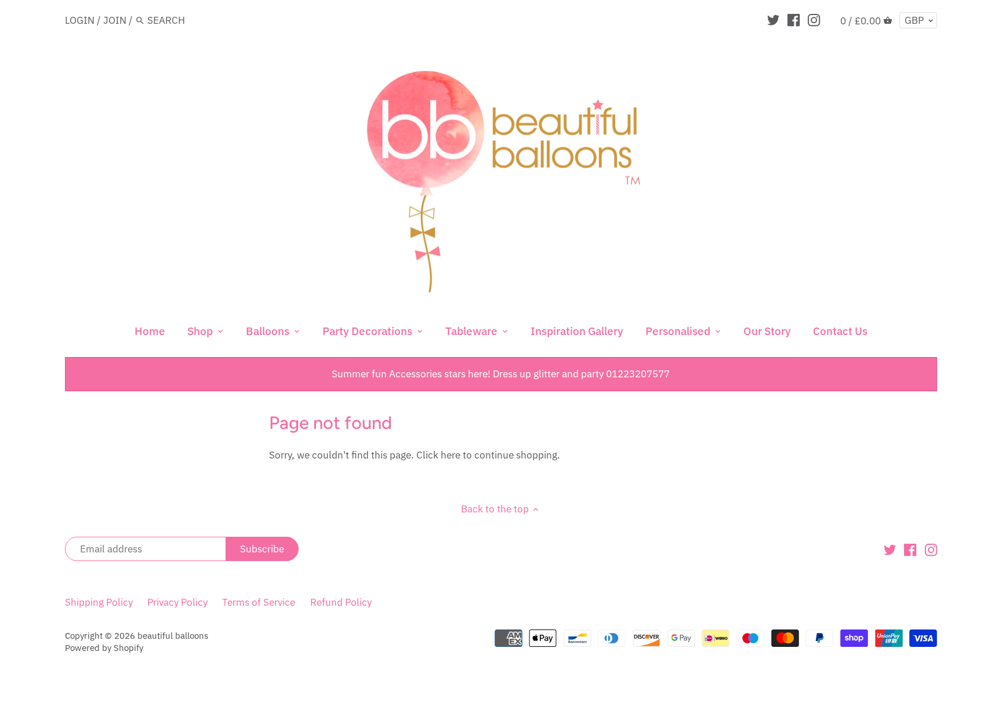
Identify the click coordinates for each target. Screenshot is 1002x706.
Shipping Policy (99, 602)
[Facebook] (793, 20)
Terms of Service (258, 602)
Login (80, 20)
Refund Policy (341, 602)
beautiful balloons (172, 635)
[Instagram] (814, 20)
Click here (438, 455)
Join (114, 20)
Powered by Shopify (104, 647)
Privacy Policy (177, 602)
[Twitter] (773, 20)
